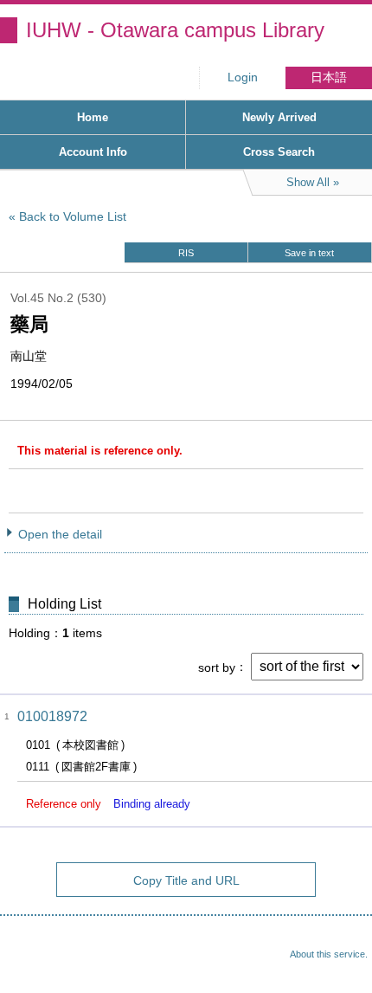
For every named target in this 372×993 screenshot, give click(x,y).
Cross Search (279, 151)
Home (92, 117)
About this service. (329, 954)
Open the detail (60, 534)
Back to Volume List (72, 216)
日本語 (329, 77)
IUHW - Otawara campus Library (175, 30)
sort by (216, 667)
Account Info (93, 151)
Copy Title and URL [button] (186, 880)
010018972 (52, 716)
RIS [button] (186, 253)
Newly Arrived (279, 117)
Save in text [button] (309, 253)
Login (243, 77)
